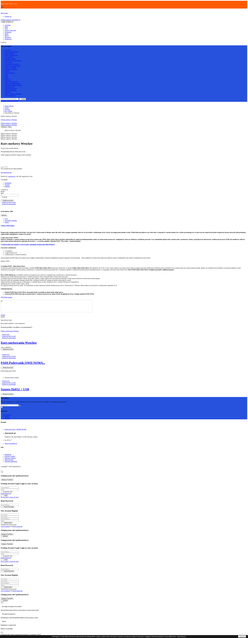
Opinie (7, 222)
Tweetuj (7, 185)
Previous (4, 127)
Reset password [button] (17, 526)
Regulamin (8, 454)
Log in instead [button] (5, 526)
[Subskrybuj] (20, 405)
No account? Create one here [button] (10, 497)
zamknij (242, 636)
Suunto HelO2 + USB (15, 389)
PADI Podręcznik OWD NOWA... (23, 362)
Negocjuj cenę (6, 172)
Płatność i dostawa (10, 458)
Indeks (3, 317)
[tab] (124, 172)
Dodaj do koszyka (7, 200)
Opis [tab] (6, 219)
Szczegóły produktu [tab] (11, 220)
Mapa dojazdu (9, 460)
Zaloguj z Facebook (7, 479)
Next (9, 127)
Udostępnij (8, 183)
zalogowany (12, 176)
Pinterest (7, 186)
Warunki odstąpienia (11, 461)
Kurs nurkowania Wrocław (19, 342)
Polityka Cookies (10, 456)
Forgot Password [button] (6, 493)
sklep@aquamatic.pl (11, 443)
